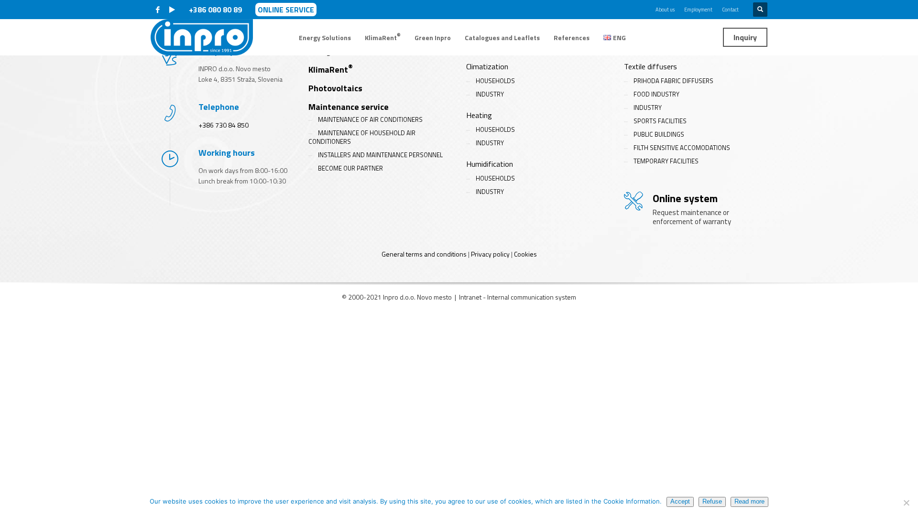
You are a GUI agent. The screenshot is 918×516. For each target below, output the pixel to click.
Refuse (712, 501)
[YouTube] (172, 9)
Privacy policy (490, 254)
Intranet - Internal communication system (517, 297)
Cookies (525, 254)
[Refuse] (906, 502)
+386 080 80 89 (216, 9)
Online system (685, 198)
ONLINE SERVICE (286, 9)
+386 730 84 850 (223, 125)
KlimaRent (330, 69)
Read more (749, 501)
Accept (680, 501)
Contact (730, 9)
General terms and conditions (424, 254)
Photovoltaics (335, 88)
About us (665, 9)
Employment (698, 9)
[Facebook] (158, 9)
